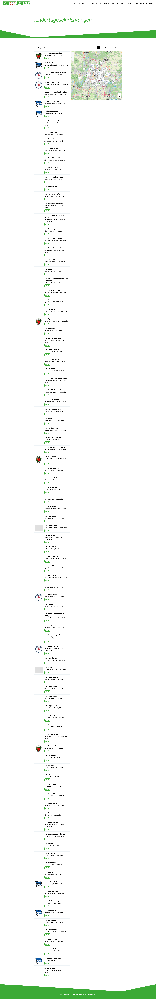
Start (60, 994)
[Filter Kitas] (35, 48)
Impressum (91, 994)
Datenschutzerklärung (79, 994)
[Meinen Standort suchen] (73, 59)
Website (47, 58)
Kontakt (66, 994)
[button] (86, 76)
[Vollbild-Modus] (73, 53)
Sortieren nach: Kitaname (112, 48)
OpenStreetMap (113, 99)
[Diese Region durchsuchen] (73, 56)
